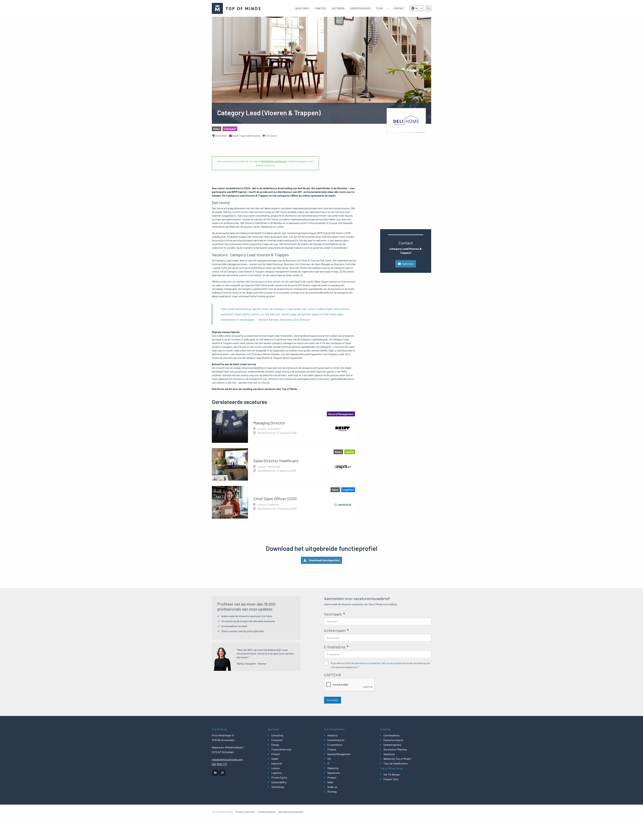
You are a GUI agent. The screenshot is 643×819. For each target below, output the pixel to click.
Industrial (276, 763)
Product (331, 777)
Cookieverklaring (266, 812)
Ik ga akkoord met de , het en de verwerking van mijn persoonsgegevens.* (380, 665)
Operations (333, 772)
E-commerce (334, 744)
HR (329, 758)
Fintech (275, 754)
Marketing (332, 768)
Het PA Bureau (391, 774)
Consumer (277, 740)
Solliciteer (407, 263)
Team (379, 8)
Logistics (276, 772)
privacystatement (396, 663)
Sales (330, 782)
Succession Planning (395, 749)
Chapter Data (390, 779)
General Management (338, 754)
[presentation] (349, 684)
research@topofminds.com (227, 759)
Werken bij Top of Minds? (397, 758)
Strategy (332, 791)
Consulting (277, 735)
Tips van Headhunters (395, 763)
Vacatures (302, 8)
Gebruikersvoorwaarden (291, 812)
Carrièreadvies (360, 8)
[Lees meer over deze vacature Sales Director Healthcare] (284, 464)
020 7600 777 (219, 764)
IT (328, 763)
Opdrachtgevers (392, 744)
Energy (275, 744)
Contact (399, 8)
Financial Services (281, 749)
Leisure (275, 768)
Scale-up (332, 786)
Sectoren (338, 8)
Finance (331, 749)
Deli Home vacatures (274, 161)
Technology (277, 786)
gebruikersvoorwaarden (367, 663)
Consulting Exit (335, 740)
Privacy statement (245, 812)
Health (274, 758)
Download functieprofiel (324, 560)
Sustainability (279, 782)
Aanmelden (332, 700)
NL (417, 8)
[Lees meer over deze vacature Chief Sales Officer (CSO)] (284, 502)
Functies (320, 8)
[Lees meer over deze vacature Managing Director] (284, 426)
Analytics (332, 735)
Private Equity (279, 777)
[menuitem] (302, 8)
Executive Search (393, 740)
